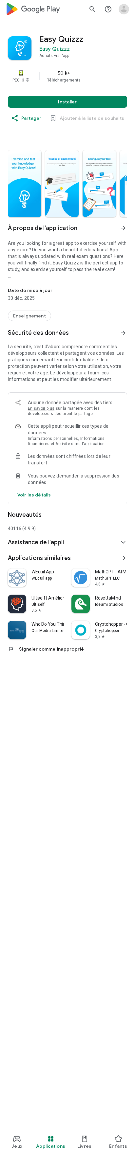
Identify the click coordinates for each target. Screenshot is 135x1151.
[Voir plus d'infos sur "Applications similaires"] (123, 558)
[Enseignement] (29, 316)
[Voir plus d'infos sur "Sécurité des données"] (123, 333)
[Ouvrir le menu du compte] (124, 9)
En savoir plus (41, 408)
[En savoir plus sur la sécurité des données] (34, 495)
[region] (67, 76)
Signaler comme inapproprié (46, 649)
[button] (27, 80)
